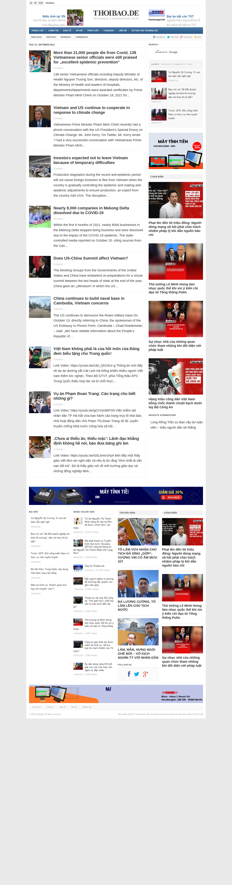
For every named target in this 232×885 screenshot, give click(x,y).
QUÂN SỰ (86, 707)
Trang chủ (37, 30)
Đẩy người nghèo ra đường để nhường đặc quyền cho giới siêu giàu (99, 581)
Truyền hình (127, 513)
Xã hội (79, 30)
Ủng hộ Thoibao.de (94, 566)
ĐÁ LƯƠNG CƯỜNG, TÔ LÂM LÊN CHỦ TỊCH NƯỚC (137, 605)
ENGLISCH (36, 37)
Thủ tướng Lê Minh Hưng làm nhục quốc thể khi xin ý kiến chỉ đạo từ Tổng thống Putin (173, 288)
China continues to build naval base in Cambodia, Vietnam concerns (88, 300)
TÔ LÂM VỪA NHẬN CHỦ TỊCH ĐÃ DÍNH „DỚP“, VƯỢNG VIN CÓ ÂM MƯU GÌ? (137, 555)
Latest (155, 64)
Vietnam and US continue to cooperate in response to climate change (91, 110)
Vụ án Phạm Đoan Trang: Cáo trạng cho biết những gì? (94, 396)
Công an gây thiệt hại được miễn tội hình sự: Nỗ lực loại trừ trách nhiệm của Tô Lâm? (93, 647)
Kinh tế (67, 30)
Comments (179, 64)
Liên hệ (123, 30)
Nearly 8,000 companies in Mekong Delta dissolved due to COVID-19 (91, 210)
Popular (166, 64)
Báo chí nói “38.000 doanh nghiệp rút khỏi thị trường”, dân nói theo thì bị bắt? (50, 538)
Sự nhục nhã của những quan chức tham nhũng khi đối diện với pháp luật (175, 346)
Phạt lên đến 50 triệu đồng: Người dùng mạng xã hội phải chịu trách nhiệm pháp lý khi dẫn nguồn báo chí (175, 229)
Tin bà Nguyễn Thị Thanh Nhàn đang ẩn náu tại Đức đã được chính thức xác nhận (92, 523)
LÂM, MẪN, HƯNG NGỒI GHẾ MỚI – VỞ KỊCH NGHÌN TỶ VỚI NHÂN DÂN (138, 653)
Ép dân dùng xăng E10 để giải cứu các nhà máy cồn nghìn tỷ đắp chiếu (98, 667)
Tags (189, 64)
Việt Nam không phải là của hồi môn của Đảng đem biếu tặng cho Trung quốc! (96, 351)
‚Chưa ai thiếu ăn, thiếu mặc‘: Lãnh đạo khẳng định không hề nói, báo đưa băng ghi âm (96, 440)
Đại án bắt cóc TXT (180, 16)
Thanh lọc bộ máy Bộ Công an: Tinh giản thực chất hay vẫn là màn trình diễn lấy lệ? (93, 603)
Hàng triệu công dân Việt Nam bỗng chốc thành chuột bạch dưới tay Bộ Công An (175, 403)
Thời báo (40, 714)
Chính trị (53, 30)
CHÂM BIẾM (156, 177)
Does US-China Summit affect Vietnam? (90, 258)
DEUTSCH (51, 37)
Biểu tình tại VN (54, 16)
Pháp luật (93, 30)
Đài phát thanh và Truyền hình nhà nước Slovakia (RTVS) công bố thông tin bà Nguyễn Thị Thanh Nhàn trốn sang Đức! (93, 547)
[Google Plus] (147, 675)
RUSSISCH (66, 37)
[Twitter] (138, 675)
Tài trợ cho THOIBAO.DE (144, 30)
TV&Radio (108, 30)
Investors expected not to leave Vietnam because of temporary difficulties (90, 160)
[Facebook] (131, 675)
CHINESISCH (82, 37)
